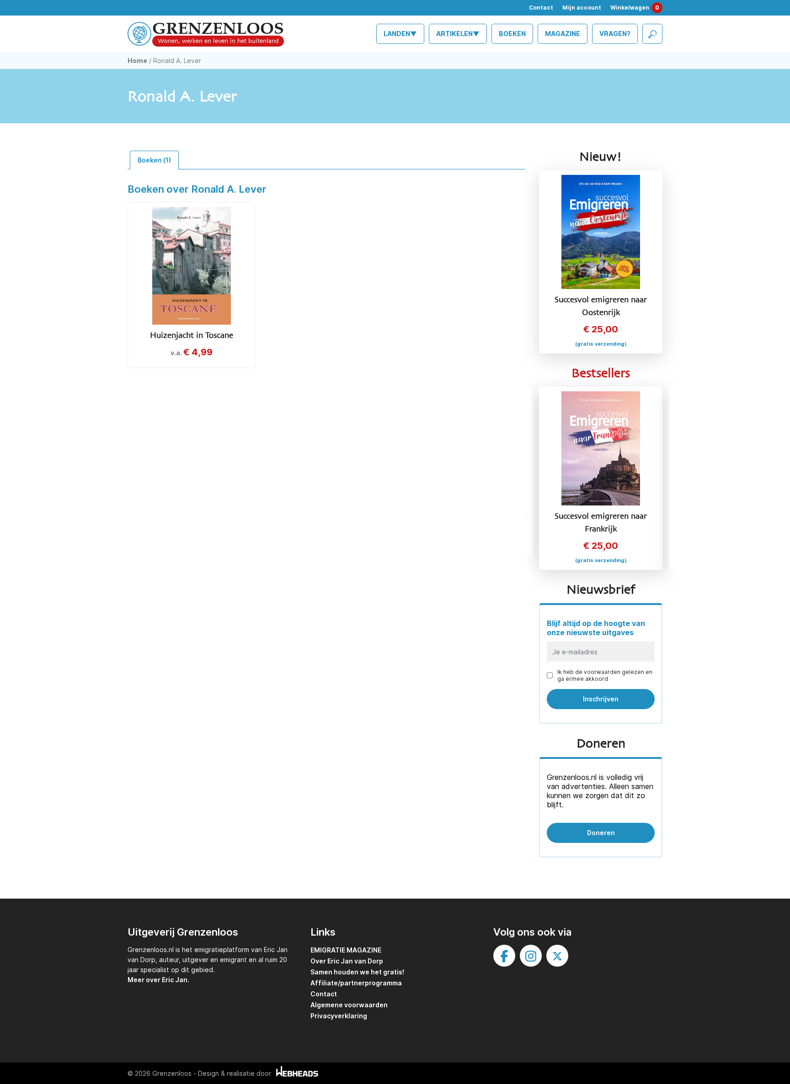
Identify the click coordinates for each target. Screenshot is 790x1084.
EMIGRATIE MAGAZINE (345, 950)
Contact (541, 7)
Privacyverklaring (338, 1016)
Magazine (562, 33)
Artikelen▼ (458, 33)
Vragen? (614, 33)
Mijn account (581, 7)
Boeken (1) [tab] (154, 160)
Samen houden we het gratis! (357, 972)
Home (137, 60)
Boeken (512, 33)
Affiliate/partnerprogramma (356, 983)
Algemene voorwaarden (349, 1005)
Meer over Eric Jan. (158, 980)
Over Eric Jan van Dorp (346, 961)
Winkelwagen (634, 7)
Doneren (601, 833)
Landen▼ (400, 33)
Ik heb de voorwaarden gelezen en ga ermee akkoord (604, 675)
